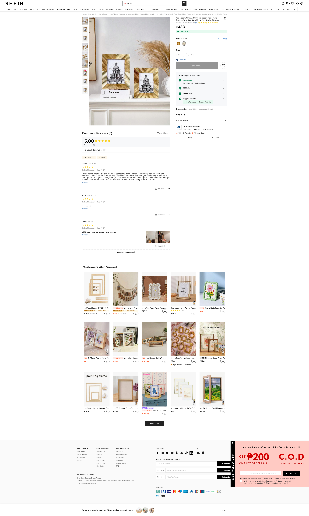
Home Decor (103, 14)
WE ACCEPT (160, 487)
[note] (181, 364)
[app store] (198, 454)
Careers (79, 460)
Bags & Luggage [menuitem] (158, 9)
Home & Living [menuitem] (171, 9)
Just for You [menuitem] (23, 9)
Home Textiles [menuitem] (214, 9)
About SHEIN (81, 451)
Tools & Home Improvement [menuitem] (262, 9)
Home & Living (92, 14)
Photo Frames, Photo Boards (144, 14)
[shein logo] (14, 3)
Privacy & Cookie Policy (270, 478)
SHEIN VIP (119, 460)
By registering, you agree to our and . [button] (267, 478)
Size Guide (100, 466)
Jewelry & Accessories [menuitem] (106, 9)
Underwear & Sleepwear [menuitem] (125, 9)
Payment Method (121, 454)
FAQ (117, 466)
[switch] (103, 150)
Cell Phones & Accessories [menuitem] (231, 9)
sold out (197, 65)
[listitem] (96, 295)
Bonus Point (120, 457)
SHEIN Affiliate (121, 463)
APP (198, 448)
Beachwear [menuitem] (61, 9)
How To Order (100, 460)
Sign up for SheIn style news (167, 459)
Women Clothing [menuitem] (48, 9)
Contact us (119, 451)
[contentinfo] (195, 491)
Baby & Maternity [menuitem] (143, 9)
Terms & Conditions (287, 478)
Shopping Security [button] (189, 99)
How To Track (100, 463)
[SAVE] (223, 65)
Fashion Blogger (82, 454)
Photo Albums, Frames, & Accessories (121, 14)
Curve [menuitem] (75, 9)
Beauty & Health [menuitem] (185, 9)
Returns (99, 454)
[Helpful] (155, 188)
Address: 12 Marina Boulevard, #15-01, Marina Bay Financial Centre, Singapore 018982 (105, 481)
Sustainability (81, 457)
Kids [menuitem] (68, 9)
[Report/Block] (168, 188)
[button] (297, 3)
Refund (98, 457)
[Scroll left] (299, 9)
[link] (288, 3)
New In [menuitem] (31, 9)
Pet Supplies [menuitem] (291, 9)
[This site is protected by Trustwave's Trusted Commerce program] (157, 496)
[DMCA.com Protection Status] (163, 496)
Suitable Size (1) (89, 157)
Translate (85, 182)
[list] (175, 453)
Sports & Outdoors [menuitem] (200, 9)
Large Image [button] (222, 39)
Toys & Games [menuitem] (280, 9)
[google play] (203, 454)
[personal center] (283, 3)
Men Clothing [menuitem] (84, 9)
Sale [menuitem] (38, 9)
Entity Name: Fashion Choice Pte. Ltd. (89, 478)
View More (154, 424)
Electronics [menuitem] (246, 9)
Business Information (86, 475)
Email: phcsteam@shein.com (86, 483)
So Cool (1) (102, 157)
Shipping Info (100, 451)
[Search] (184, 3)
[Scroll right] (302, 9)
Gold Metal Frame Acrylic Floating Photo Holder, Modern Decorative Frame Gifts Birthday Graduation (183, 308)
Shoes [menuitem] (94, 9)
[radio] (178, 43)
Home (84, 14)
